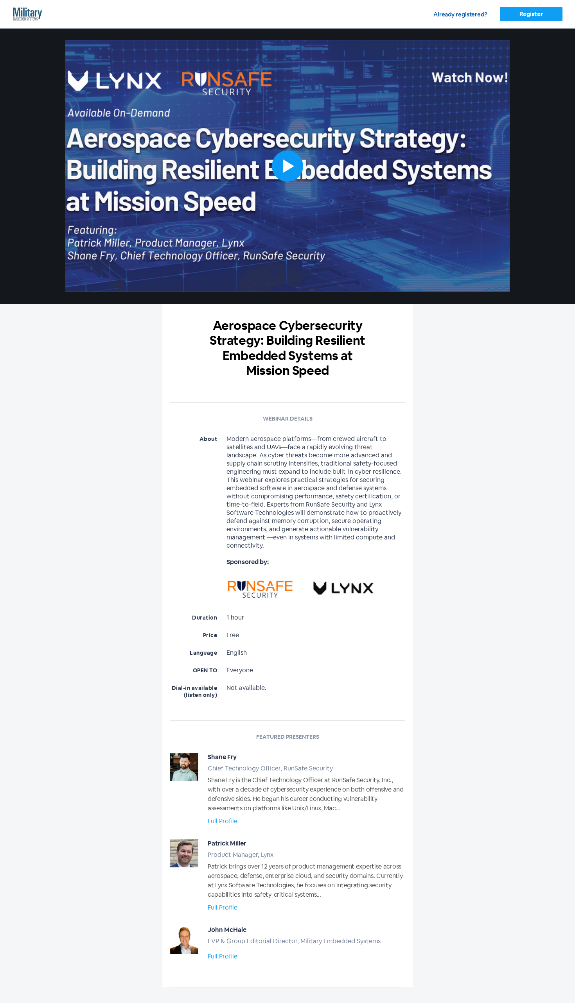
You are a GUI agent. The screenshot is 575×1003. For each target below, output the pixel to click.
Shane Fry (222, 757)
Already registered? (460, 14)
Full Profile (222, 821)
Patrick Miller (227, 843)
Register (531, 14)
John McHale (227, 930)
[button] (287, 166)
